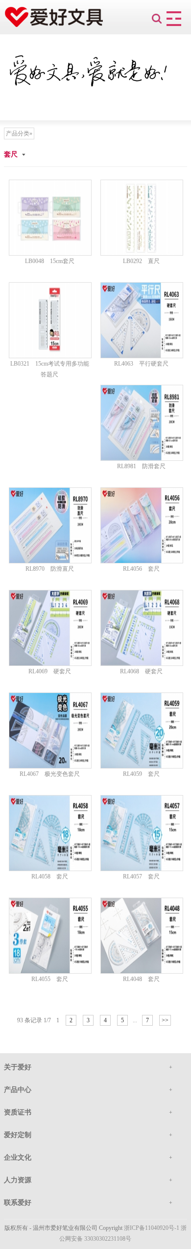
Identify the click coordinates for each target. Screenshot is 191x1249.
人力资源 (17, 1180)
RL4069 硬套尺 (49, 671)
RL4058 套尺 (49, 876)
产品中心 (17, 1089)
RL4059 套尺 (141, 774)
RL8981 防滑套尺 (141, 466)
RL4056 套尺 (141, 568)
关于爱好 (17, 1067)
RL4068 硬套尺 (141, 671)
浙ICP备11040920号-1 (151, 1227)
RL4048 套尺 (141, 979)
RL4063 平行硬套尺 (141, 363)
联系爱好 (17, 1202)
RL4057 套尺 (141, 876)
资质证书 (17, 1112)
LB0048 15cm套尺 (49, 261)
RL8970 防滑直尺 (49, 568)
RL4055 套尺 (49, 979)
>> (165, 1020)
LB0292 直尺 (141, 261)
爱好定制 (17, 1135)
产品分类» (19, 133)
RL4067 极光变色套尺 (50, 774)
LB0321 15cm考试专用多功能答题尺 (49, 369)
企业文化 (17, 1157)
